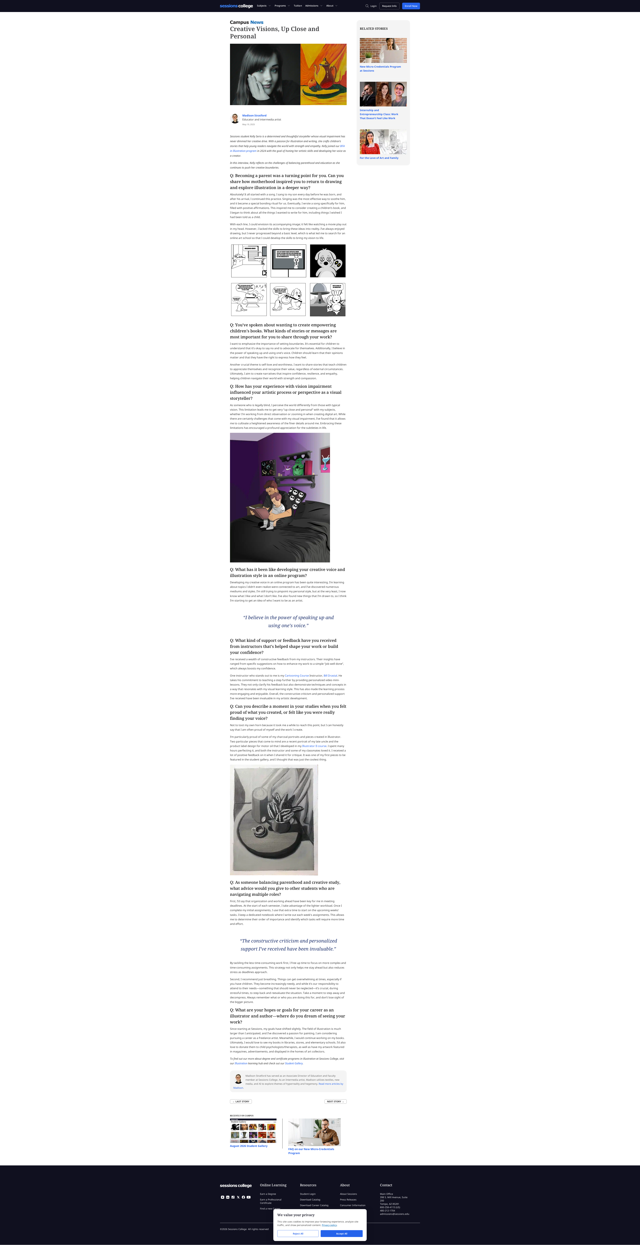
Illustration (241, 1063)
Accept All (341, 1233)
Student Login (308, 1193)
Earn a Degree (268, 1193)
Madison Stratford (254, 115)
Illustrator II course (314, 746)
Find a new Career (270, 1208)
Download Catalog (310, 1199)
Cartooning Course (297, 675)
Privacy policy (329, 1225)
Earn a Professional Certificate (271, 1201)
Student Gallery (294, 1063)
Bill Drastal (330, 675)
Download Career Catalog (314, 1205)
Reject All (298, 1233)
